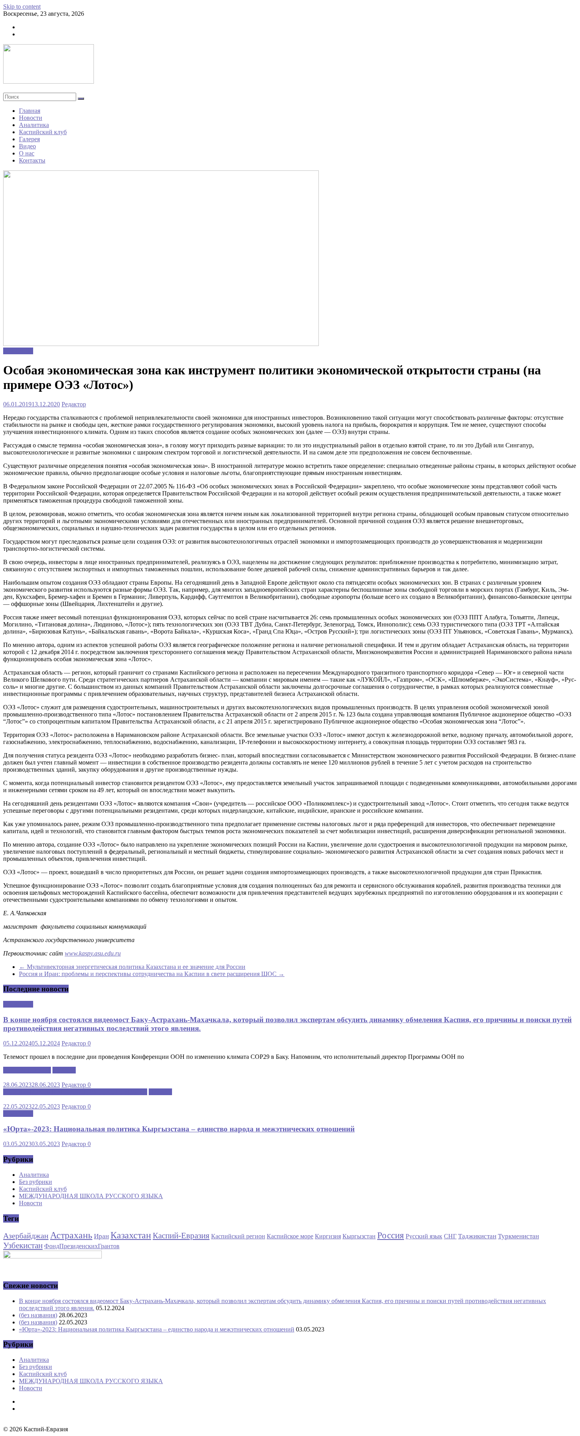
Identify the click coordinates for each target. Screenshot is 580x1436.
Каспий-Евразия (181, 1235)
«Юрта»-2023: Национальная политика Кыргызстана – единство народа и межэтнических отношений (179, 1129)
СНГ (450, 1236)
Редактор (74, 404)
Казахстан (130, 1235)
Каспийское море (290, 1236)
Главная (29, 110)
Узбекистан (23, 1245)
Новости (30, 117)
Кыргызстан (359, 1236)
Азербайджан (26, 1235)
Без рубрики (35, 1181)
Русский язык (424, 1236)
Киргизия (328, 1236)
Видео (27, 146)
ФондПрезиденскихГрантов (82, 1246)
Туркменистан (518, 1236)
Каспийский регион (238, 1236)
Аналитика (34, 125)
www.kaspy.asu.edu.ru (93, 953)
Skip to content (22, 6)
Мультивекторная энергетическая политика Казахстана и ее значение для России (132, 966)
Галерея (29, 139)
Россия (390, 1235)
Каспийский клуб (43, 132)
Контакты (32, 160)
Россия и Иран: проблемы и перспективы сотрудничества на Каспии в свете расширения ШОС (151, 973)
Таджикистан (477, 1236)
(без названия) (38, 1315)
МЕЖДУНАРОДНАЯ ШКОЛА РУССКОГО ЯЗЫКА (75, 1091)
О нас (26, 153)
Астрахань (71, 1235)
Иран (101, 1236)
